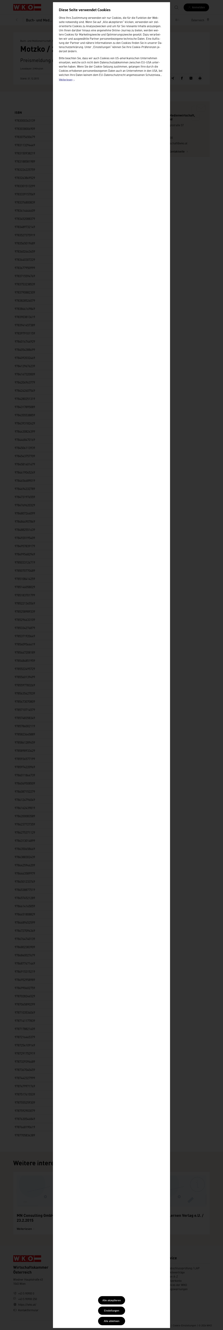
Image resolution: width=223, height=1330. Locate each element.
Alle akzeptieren (111, 1300)
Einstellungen (111, 1310)
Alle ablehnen (111, 1321)
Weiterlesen (67, 80)
